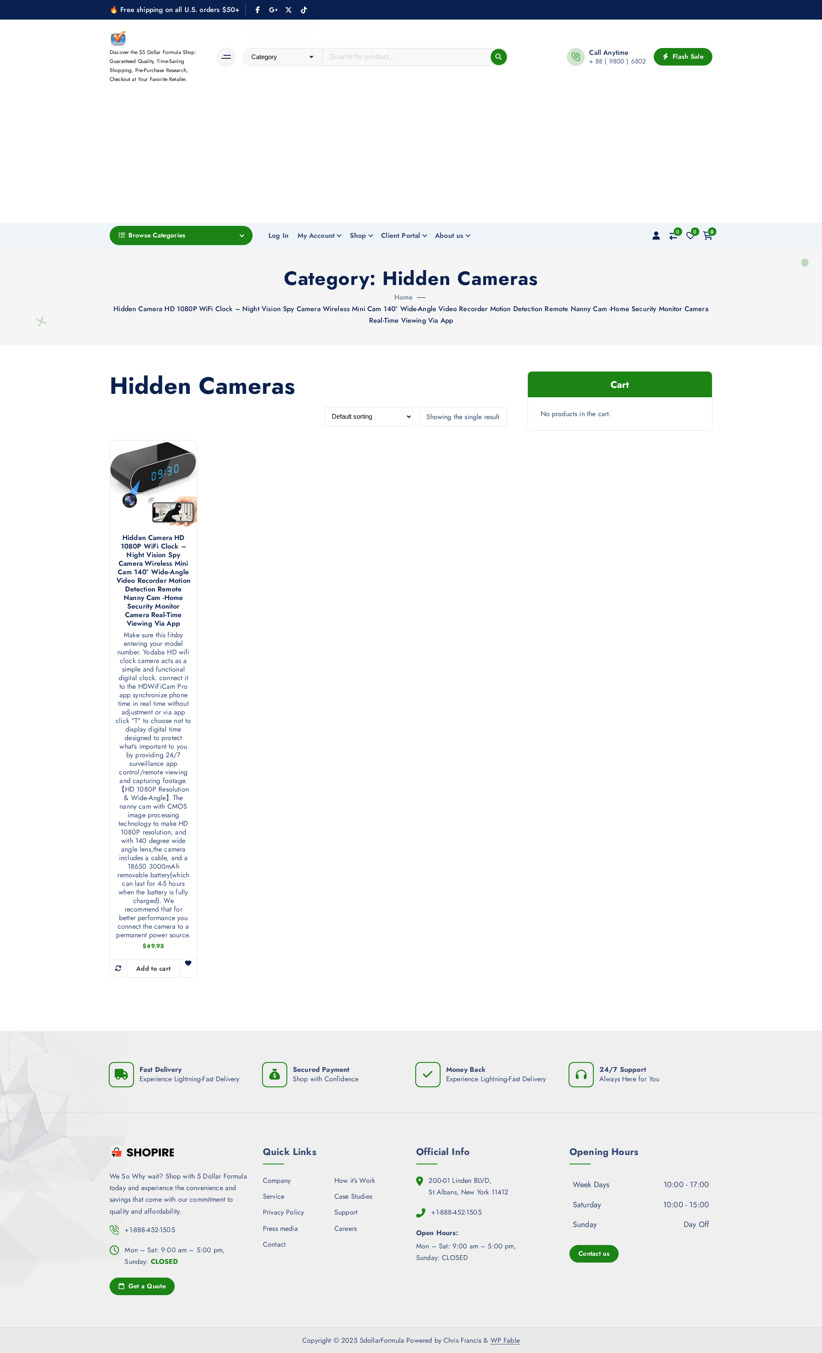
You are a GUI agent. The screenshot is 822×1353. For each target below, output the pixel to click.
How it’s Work (354, 1180)
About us (449, 235)
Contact (274, 1244)
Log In (278, 235)
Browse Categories (156, 235)
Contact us (594, 1253)
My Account (316, 235)
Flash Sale (686, 56)
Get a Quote (146, 1286)
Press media (280, 1228)
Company (277, 1180)
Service (273, 1196)
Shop (358, 235)
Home (403, 297)
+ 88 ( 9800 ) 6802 (617, 61)
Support (345, 1212)
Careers (345, 1228)
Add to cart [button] (153, 968)
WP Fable (505, 1340)
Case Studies (353, 1196)
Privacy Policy (283, 1212)
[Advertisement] (411, 159)
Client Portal (400, 235)
